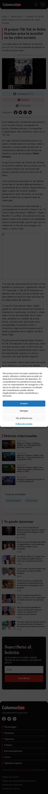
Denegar (24, 411)
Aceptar (24, 403)
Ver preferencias (24, 418)
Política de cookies (24, 424)
